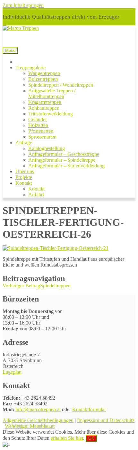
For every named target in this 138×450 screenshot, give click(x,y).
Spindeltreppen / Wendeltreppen (60, 85)
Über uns (24, 171)
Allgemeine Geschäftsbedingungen (38, 420)
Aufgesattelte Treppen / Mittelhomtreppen (51, 93)
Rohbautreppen (43, 108)
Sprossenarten (42, 137)
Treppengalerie (30, 67)
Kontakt (23, 183)
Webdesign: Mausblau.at (30, 426)
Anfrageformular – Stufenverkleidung (66, 165)
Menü (10, 50)
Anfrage (23, 142)
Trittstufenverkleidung (50, 113)
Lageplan (12, 372)
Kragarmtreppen (44, 102)
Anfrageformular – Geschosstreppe (63, 154)
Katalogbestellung (46, 148)
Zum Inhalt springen (23, 5)
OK (91, 438)
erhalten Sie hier (67, 438)
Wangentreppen (44, 73)
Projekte (23, 177)
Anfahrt (36, 194)
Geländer (37, 119)
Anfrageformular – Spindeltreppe (61, 160)
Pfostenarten (40, 131)
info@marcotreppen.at (38, 409)
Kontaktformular (89, 409)
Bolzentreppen (43, 79)
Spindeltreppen (37, 285)
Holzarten (38, 125)
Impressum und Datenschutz (105, 420)
